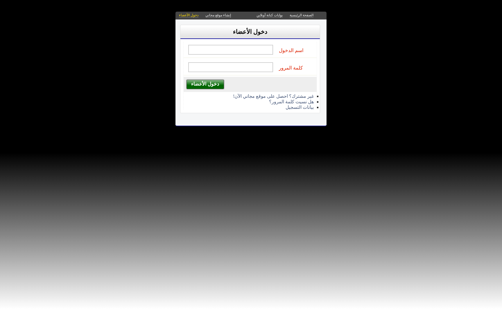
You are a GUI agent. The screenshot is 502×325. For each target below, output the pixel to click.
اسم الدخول (291, 50)
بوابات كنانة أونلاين (270, 15)
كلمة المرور (291, 68)
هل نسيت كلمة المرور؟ (291, 101)
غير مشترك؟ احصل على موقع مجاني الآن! (273, 96)
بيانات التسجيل (300, 107)
